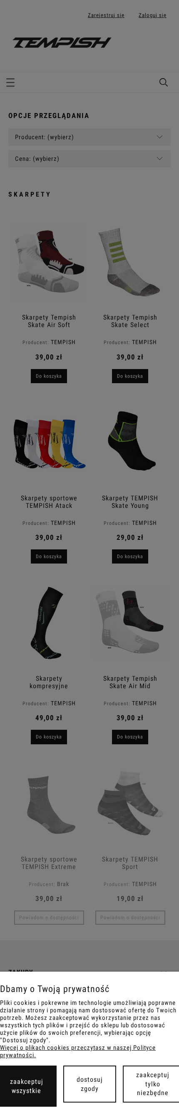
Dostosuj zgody (90, 1084)
